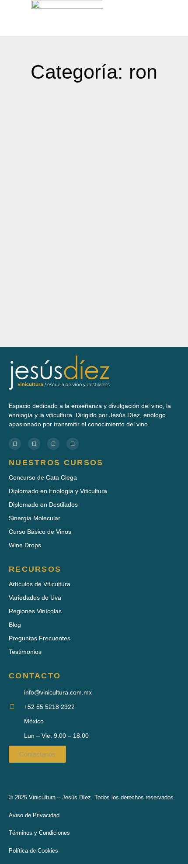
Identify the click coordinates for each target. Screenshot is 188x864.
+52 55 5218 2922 (49, 706)
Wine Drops (25, 545)
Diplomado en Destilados (43, 504)
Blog (15, 624)
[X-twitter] (53, 444)
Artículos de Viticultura (39, 584)
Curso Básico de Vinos (40, 531)
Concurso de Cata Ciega (43, 477)
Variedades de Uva (35, 597)
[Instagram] (72, 444)
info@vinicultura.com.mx (58, 692)
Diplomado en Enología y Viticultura (58, 490)
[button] (146, 18)
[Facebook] (15, 444)
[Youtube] (34, 444)
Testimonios (25, 651)
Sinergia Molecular (34, 518)
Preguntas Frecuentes (39, 638)
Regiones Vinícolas (35, 611)
